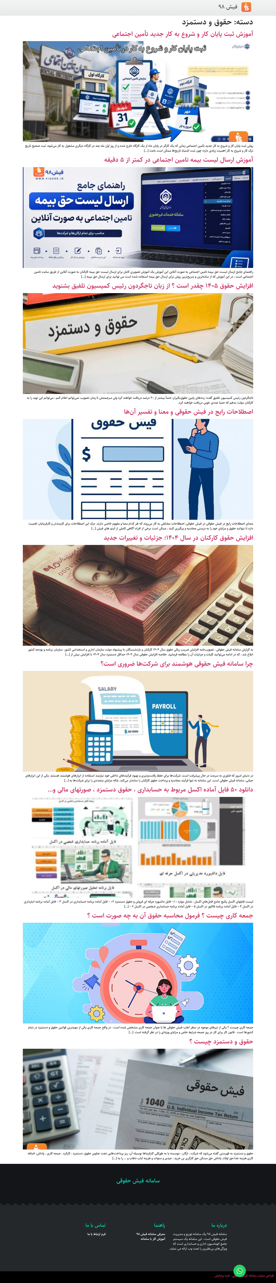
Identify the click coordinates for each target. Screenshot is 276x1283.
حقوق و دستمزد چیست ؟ (221, 1042)
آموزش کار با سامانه (153, 1238)
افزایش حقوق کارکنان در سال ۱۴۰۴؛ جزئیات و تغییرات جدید (178, 538)
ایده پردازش (222, 1275)
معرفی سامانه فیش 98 (150, 1234)
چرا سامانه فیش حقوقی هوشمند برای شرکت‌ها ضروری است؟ (177, 664)
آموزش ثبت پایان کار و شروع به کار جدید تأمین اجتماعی (182, 34)
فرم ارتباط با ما (96, 1234)
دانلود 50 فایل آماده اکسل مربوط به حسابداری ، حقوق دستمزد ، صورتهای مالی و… (150, 790)
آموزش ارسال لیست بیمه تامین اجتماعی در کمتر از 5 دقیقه (178, 160)
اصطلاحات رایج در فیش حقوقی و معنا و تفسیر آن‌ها (188, 412)
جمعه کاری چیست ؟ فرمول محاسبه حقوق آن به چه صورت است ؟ (170, 916)
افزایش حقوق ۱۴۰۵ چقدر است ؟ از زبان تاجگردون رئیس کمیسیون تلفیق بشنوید (152, 286)
